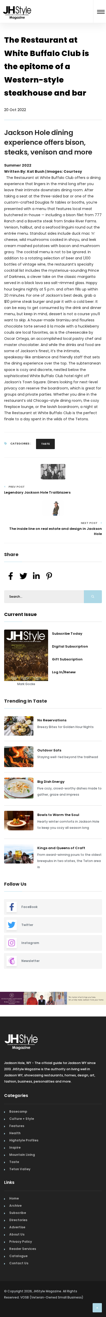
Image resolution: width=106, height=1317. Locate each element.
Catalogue (18, 1256)
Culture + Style (21, 1118)
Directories (18, 1220)
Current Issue (20, 614)
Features (16, 1126)
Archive (15, 1205)
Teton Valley (19, 1169)
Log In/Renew (64, 672)
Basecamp (18, 1111)
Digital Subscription (70, 646)
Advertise (17, 1227)
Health (15, 1133)
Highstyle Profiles (23, 1140)
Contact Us (18, 1263)
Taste (45, 444)
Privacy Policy (20, 1241)
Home (14, 1198)
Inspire (15, 1147)
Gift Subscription (67, 659)
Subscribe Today (67, 633)
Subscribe (17, 1213)
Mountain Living (22, 1154)
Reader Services (22, 1249)
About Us (16, 1234)
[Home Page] (17, 6)
